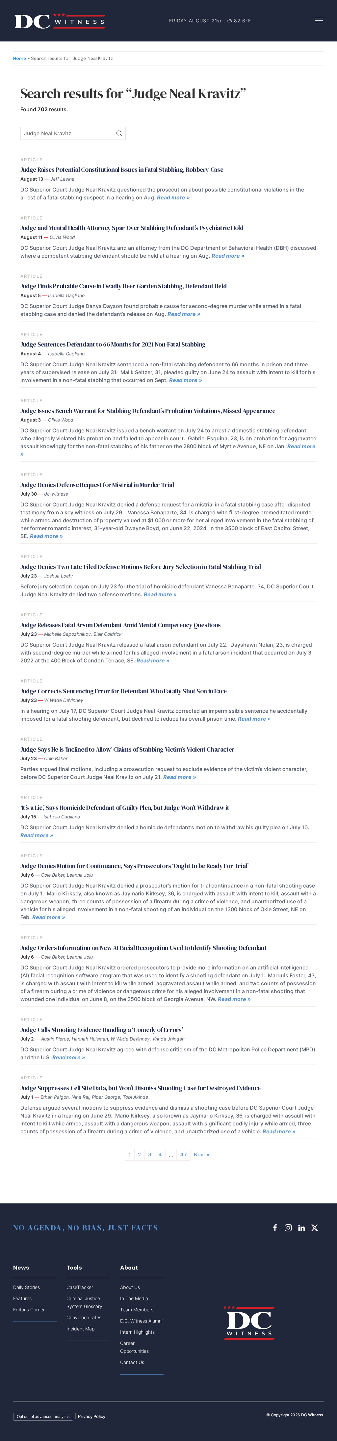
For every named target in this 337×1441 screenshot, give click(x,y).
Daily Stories (26, 1287)
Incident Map (80, 1328)
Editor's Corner (29, 1309)
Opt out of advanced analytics (43, 1416)
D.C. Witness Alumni (141, 1321)
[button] (319, 20)
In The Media (134, 1298)
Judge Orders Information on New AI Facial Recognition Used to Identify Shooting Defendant (143, 947)
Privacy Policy (91, 1416)
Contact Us (132, 1362)
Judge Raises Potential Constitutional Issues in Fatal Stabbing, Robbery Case (121, 169)
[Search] (119, 133)
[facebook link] (276, 1227)
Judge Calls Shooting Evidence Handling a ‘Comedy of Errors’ (101, 1029)
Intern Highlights (137, 1332)
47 (183, 1154)
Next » (201, 1154)
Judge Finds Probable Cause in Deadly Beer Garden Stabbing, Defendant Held (124, 286)
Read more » (173, 197)
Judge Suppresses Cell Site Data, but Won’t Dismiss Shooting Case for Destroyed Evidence (140, 1088)
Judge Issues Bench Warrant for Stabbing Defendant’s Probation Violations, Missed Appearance (147, 410)
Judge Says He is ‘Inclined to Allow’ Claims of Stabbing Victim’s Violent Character (127, 749)
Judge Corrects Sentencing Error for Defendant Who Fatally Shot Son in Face (123, 691)
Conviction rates (83, 1317)
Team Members (136, 1309)
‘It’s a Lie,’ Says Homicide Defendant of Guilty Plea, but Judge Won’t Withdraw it (124, 807)
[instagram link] (289, 1227)
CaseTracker (79, 1287)
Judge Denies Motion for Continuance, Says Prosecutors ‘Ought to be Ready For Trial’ (134, 866)
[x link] (316, 1227)
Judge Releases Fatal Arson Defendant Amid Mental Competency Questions (120, 625)
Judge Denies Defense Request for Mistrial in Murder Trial (97, 484)
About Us (130, 1287)
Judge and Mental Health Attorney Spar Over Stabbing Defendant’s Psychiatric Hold (132, 227)
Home (19, 58)
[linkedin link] (302, 1227)
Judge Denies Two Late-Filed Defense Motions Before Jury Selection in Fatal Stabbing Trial (140, 566)
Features (22, 1298)
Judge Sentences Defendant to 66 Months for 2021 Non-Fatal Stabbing (113, 344)
